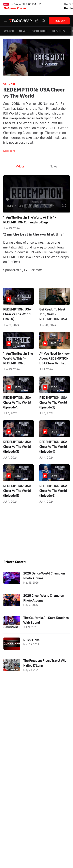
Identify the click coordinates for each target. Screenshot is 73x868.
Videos (20, 166)
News (53, 166)
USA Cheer (10, 83)
